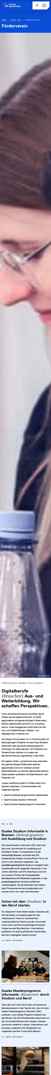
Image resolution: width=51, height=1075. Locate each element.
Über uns (16, 20)
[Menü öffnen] (43, 5)
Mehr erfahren (14, 940)
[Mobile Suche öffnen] (36, 5)
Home (4, 20)
